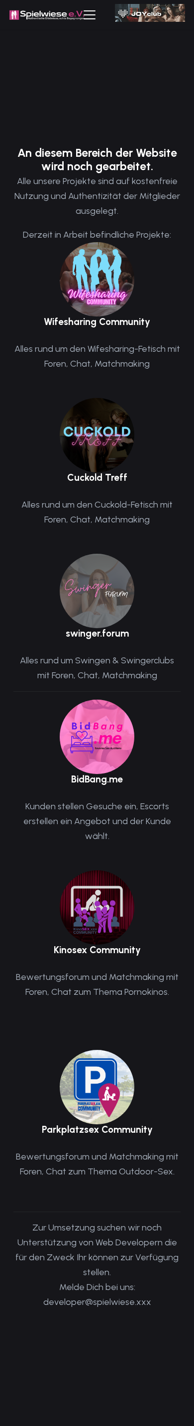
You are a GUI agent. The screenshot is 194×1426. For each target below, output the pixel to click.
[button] (90, 15)
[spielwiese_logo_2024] (47, 15)
